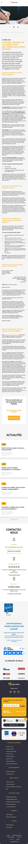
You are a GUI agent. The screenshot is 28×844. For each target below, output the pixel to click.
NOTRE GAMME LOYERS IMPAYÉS (14, 411)
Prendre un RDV (15, 725)
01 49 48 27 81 (22, 721)
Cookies (7, 835)
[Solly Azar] (14, 2)
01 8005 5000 (9, 721)
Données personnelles (16, 835)
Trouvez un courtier (14, 551)
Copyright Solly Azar (14, 841)
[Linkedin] (18, 692)
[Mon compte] (26, 2)
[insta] (10, 692)
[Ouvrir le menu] (1, 2)
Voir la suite (14, 519)
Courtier (18, 839)
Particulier (11, 839)
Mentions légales (10, 837)
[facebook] (14, 692)
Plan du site (19, 837)
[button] (14, 449)
